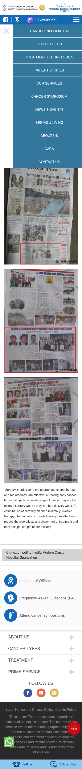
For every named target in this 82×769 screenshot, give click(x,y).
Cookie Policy (65, 709)
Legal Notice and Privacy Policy (29, 709)
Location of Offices (35, 580)
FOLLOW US (41, 683)
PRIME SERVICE (24, 671)
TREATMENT (20, 660)
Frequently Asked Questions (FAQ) (48, 597)
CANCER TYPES (24, 648)
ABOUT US (18, 637)
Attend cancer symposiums (42, 615)
